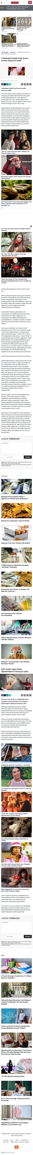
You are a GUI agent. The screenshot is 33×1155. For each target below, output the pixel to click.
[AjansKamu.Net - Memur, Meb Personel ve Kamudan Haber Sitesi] (10, 2)
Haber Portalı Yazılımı (9, 1152)
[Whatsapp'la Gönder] (10, 84)
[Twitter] (5, 84)
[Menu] (30, 2)
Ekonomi (12, 52)
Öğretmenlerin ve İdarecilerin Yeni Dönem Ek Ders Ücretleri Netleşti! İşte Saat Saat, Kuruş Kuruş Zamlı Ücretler (19, 8)
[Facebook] (2, 84)
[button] (25, 84)
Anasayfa (5, 52)
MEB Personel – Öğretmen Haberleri (20, 1142)
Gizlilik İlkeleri (24, 1140)
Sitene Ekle (6, 1142)
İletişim (17, 1140)
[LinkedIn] (7, 84)
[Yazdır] (22, 84)
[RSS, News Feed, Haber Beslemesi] (16, 1147)
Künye (12, 1140)
